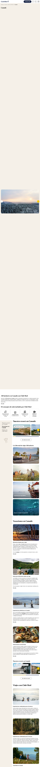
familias (17, 552)
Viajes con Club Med (4, 430)
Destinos (2, 4)
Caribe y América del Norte (9, 4)
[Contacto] (36, 1)
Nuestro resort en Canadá (6, 423)
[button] (26, 455)
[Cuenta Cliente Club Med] (33, 1)
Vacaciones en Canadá (5, 427)
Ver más (2, 403)
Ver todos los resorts (26, 439)
